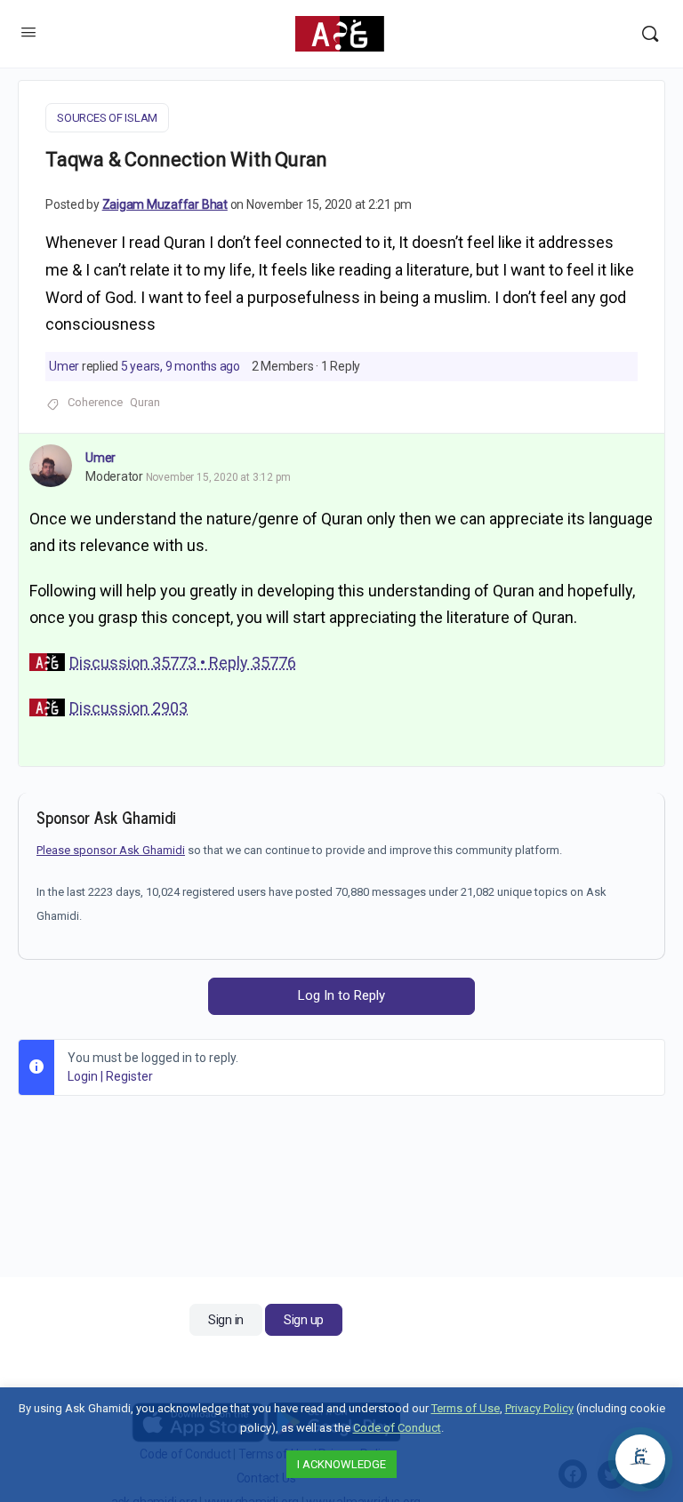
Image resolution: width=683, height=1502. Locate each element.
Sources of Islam (107, 117)
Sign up (304, 1320)
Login (83, 1076)
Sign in (226, 1320)
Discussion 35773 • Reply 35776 (182, 662)
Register (129, 1076)
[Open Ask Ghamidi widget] (640, 1459)
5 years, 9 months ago (180, 366)
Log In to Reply (341, 995)
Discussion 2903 (128, 708)
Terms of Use (465, 1408)
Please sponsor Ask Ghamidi (110, 850)
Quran (145, 402)
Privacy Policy (539, 1408)
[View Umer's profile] (50, 465)
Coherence (95, 402)
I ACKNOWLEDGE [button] (341, 1464)
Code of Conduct (397, 1427)
